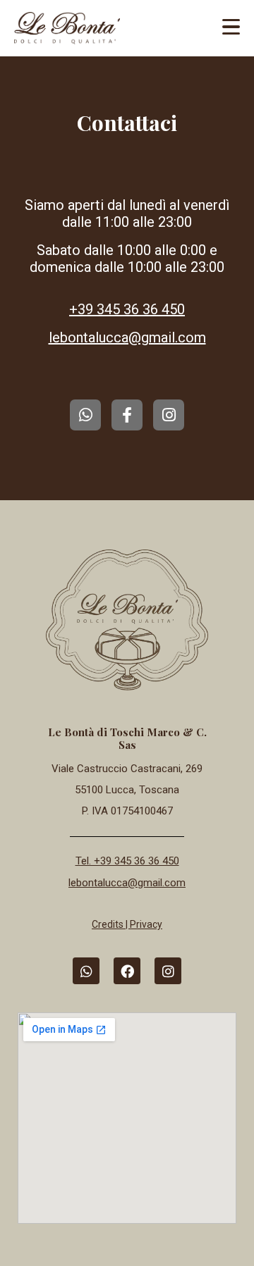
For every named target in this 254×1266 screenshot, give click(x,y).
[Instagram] (168, 414)
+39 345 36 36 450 (127, 309)
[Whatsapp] (85, 414)
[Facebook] (127, 970)
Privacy (146, 924)
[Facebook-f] (127, 414)
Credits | (111, 924)
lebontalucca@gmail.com (127, 337)
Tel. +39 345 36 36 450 (127, 861)
